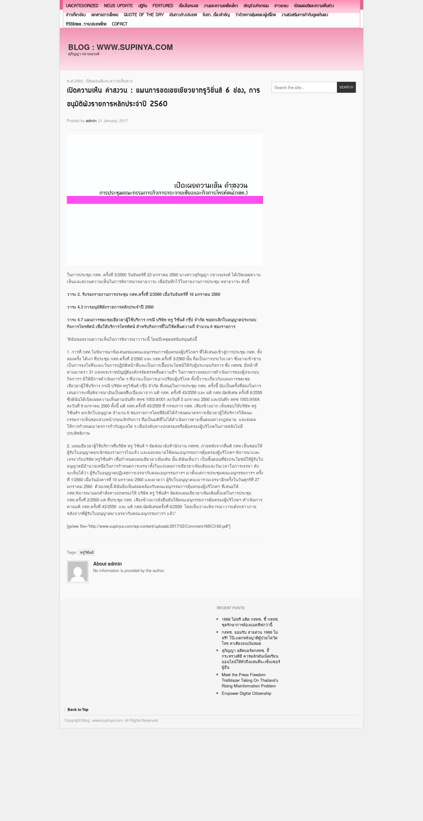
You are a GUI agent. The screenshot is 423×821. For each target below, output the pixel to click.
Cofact (120, 24)
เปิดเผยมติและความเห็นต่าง (314, 6)
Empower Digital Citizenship (246, 693)
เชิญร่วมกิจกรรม (256, 6)
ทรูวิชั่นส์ (87, 552)
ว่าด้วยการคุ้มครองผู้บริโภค (255, 15)
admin (91, 120)
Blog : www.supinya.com (120, 47)
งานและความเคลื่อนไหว (221, 6)
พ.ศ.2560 (75, 81)
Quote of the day (144, 15)
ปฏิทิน (142, 6)
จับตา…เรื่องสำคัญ (216, 15)
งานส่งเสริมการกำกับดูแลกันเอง (304, 15)
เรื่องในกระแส (188, 6)
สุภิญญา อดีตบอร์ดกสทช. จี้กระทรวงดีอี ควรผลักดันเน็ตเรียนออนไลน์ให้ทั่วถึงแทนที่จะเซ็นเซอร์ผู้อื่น (251, 658)
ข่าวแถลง (281, 6)
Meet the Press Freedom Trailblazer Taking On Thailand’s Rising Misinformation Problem (250, 680)
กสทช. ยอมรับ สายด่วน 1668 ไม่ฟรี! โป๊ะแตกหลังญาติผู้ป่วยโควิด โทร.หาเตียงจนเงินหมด (250, 637)
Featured (163, 6)
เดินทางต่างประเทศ (183, 15)
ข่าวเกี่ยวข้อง (76, 15)
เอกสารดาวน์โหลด (104, 15)
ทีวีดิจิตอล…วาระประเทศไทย (86, 24)
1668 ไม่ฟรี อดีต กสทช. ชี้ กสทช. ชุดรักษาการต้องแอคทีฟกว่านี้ (250, 622)
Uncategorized (82, 6)
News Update (118, 6)
